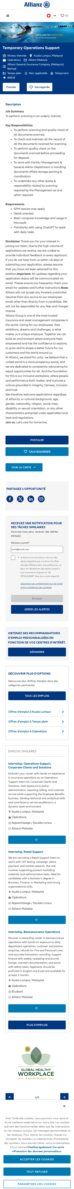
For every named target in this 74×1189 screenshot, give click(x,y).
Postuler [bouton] (37, 440)
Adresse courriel (20, 542)
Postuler (11, 87)
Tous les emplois (37, 695)
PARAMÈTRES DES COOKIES (37, 1184)
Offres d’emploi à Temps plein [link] (28, 721)
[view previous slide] (10, 1097)
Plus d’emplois (37, 1024)
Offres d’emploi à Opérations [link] (27, 731)
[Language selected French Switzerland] (52, 15)
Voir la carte (21, 467)
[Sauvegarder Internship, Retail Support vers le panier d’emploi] (37, 920)
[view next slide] (64, 1097)
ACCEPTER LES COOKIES (37, 1159)
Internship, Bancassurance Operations (34, 932)
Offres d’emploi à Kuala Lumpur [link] (29, 711)
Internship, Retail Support (25, 852)
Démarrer (37, 651)
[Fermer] (64, 1106)
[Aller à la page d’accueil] (37, 4)
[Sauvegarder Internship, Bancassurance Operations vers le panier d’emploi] (37, 1008)
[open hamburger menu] (8, 16)
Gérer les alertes (37, 609)
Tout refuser (37, 1171)
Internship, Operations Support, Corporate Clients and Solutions (29, 765)
